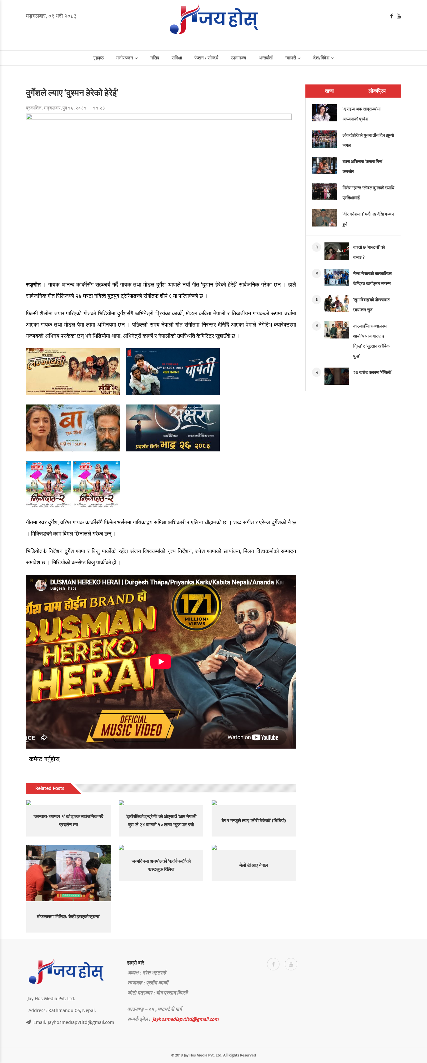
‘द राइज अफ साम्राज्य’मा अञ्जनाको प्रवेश (361, 114)
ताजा (329, 91)
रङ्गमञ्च (238, 58)
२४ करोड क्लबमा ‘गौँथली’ (372, 372)
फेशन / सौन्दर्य (206, 58)
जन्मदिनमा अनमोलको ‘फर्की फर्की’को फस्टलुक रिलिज (161, 865)
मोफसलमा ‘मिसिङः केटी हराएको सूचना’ (68, 917)
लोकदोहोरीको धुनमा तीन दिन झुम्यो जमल (368, 140)
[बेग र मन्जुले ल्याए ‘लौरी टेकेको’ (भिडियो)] (254, 802)
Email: (73, 1022)
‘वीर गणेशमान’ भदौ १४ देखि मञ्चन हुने (368, 219)
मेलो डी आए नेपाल (253, 865)
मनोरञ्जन (124, 58)
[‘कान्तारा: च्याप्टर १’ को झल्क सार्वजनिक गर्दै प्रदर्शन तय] (68, 802)
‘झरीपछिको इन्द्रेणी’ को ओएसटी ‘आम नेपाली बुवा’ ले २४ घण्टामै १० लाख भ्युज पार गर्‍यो (161, 821)
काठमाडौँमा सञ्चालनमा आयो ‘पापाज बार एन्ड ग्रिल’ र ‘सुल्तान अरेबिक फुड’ (371, 341)
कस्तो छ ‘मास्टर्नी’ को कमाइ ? (369, 252)
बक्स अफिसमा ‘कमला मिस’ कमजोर (363, 166)
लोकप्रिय (377, 91)
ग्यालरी (290, 58)
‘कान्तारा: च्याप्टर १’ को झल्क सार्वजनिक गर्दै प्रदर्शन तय (68, 821)
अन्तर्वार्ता (266, 58)
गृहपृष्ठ (98, 58)
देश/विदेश (321, 58)
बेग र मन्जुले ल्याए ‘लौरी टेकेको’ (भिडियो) (254, 821)
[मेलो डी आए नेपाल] (254, 847)
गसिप (154, 58)
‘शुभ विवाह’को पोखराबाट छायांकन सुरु (371, 304)
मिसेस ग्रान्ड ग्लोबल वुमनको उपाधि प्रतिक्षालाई (368, 192)
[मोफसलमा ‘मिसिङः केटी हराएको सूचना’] (68, 873)
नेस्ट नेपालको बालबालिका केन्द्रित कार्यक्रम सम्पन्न (372, 278)
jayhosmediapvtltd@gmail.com (186, 1019)
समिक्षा (177, 58)
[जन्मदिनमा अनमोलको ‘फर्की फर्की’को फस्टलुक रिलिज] (161, 847)
